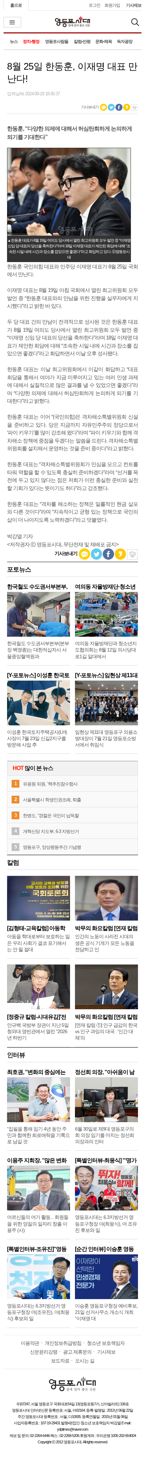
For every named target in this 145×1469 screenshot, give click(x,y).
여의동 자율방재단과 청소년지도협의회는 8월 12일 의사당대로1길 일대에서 (106, 650)
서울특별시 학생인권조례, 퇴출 (52, 799)
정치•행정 (31, 41)
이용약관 (30, 1343)
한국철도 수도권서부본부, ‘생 (37, 587)
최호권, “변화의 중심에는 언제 (36, 1072)
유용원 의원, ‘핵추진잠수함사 (50, 784)
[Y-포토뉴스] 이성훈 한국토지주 (38, 675)
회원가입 (112, 5)
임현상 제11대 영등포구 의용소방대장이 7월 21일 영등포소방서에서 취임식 (106, 738)
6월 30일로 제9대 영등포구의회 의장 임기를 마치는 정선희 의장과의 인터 (104, 1135)
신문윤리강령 (43, 1352)
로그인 (94, 5)
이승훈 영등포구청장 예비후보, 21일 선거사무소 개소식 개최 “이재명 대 (106, 1312)
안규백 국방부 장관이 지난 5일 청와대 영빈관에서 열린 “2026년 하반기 (38, 1031)
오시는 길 (84, 1360)
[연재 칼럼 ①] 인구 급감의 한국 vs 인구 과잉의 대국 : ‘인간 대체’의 (106, 1031)
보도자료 (60, 1360)
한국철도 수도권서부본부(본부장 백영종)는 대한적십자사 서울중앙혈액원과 (38, 650)
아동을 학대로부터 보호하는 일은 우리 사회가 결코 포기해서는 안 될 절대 (38, 943)
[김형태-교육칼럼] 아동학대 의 (36, 928)
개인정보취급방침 (63, 1343)
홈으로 (16, 5)
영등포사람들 (56, 41)
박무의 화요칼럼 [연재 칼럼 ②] (106, 928)
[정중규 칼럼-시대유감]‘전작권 (36, 1017)
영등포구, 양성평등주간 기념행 (52, 847)
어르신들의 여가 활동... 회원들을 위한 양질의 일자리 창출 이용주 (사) (37, 1223)
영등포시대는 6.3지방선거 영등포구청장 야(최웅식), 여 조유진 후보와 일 (106, 1223)
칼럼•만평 (82, 41)
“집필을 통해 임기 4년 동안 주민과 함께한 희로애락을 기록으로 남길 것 (38, 1135)
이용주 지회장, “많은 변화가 (37, 1160)
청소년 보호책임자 (106, 1343)
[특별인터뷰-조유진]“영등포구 (37, 1249)
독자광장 (124, 41)
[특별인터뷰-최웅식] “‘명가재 (106, 1160)
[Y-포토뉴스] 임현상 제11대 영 (106, 675)
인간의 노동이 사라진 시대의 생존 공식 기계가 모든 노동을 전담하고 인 (104, 943)
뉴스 (14, 41)
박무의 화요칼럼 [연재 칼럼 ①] (106, 1017)
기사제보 (133, 5)
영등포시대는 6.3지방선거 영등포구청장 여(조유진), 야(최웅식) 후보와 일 (38, 1312)
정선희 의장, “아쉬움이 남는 (104, 1072)
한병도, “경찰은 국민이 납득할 (51, 815)
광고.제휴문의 (77, 1352)
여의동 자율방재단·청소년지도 (105, 587)
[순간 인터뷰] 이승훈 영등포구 (104, 1249)
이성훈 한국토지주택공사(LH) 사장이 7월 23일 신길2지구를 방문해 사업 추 (37, 738)
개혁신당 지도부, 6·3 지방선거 (51, 831)
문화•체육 (103, 41)
